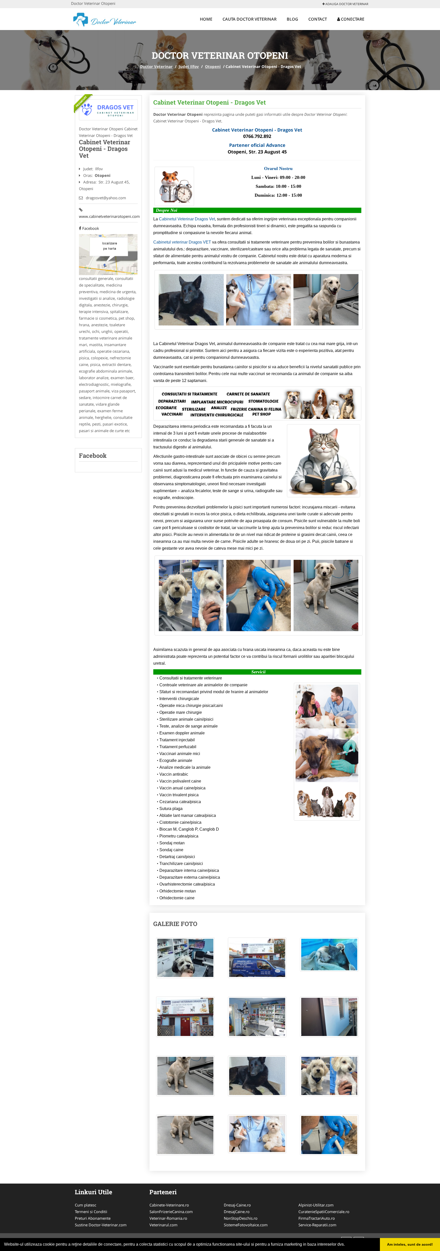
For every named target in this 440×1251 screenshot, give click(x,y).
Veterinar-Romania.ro (168, 1218)
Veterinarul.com (163, 1224)
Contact (317, 19)
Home (206, 19)
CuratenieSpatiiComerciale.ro (323, 1211)
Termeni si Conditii (91, 1211)
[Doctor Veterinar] (104, 18)
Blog (292, 19)
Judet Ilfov (189, 66)
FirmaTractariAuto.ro (316, 1218)
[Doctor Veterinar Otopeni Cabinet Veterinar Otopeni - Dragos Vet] (185, 960)
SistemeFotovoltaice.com (246, 1224)
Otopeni (213, 66)
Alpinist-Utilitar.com (316, 1204)
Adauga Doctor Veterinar (346, 4)
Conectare (352, 19)
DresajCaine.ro (237, 1211)
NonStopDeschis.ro (240, 1218)
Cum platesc (85, 1204)
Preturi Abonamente (93, 1218)
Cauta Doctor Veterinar (250, 19)
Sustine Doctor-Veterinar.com (101, 1224)
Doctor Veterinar (156, 66)
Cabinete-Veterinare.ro (169, 1204)
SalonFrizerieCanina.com (171, 1211)
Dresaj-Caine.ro (237, 1204)
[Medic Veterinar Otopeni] (108, 110)
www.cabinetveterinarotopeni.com (108, 213)
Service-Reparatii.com (317, 1224)
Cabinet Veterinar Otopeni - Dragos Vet (209, 102)
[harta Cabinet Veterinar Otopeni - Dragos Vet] (108, 254)
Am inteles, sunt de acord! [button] (410, 1244)
